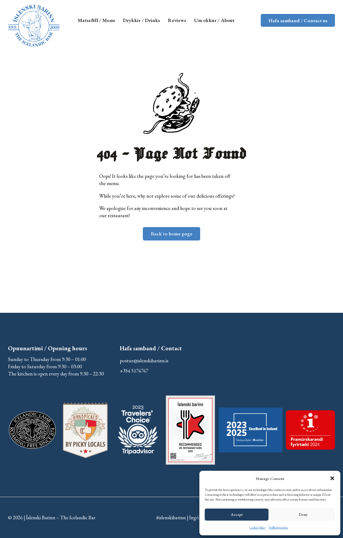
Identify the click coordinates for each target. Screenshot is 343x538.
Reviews (177, 20)
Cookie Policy (257, 527)
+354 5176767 (134, 370)
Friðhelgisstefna (278, 527)
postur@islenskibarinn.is (144, 360)
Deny (303, 514)
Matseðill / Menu (96, 20)
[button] (332, 478)
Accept (237, 514)
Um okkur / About (214, 20)
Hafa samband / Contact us (298, 20)
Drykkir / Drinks (141, 20)
